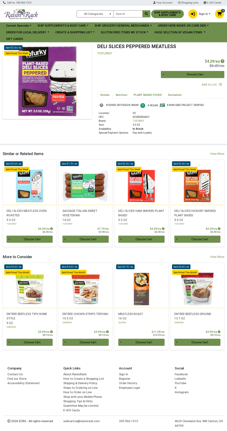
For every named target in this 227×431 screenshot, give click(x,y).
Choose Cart (195, 74)
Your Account (164, 2)
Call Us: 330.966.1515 (18, 2)
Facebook (181, 374)
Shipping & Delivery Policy (80, 383)
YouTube (180, 383)
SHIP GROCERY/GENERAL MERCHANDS (122, 25)
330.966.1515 (128, 421)
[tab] (105, 94)
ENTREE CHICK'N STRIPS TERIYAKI (85, 316)
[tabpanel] (160, 120)
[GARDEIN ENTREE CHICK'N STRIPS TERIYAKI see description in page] (85, 285)
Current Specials (17, 25)
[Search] (146, 13)
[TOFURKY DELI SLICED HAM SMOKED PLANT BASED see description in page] (141, 182)
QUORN (122, 322)
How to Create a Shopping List (83, 378)
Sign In (123, 374)
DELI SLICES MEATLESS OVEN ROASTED (26, 215)
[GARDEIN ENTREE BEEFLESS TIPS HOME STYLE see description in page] (30, 285)
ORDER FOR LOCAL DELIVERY (26, 32)
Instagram (182, 392)
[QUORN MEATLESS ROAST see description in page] (141, 285)
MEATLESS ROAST (130, 316)
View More (217, 153)
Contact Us (15, 374)
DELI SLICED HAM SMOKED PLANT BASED (141, 215)
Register (124, 378)
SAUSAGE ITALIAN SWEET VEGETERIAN (79, 215)
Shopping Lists (189, 2)
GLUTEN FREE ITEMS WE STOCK (123, 32)
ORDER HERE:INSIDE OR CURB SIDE (182, 25)
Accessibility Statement (23, 383)
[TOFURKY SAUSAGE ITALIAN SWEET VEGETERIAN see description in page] (85, 182)
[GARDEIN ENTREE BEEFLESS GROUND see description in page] (197, 285)
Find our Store (16, 378)
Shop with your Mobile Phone (82, 397)
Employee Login (129, 387)
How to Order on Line (77, 392)
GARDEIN (11, 327)
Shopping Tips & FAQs (78, 401)
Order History (128, 383)
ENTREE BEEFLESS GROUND (192, 316)
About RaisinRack (75, 374)
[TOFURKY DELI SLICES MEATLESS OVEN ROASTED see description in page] (30, 182)
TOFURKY (138, 120)
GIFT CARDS (14, 39)
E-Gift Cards (213, 2)
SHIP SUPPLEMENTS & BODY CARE (61, 25)
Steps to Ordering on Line (80, 387)
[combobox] (128, 13)
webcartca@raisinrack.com (81, 421)
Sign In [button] (203, 14)
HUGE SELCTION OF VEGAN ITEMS (178, 32)
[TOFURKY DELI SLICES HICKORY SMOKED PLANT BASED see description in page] (197, 182)
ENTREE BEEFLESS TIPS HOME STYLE (27, 318)
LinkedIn (180, 378)
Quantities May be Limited (80, 405)
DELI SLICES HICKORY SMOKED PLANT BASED (195, 215)
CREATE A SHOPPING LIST (73, 32)
